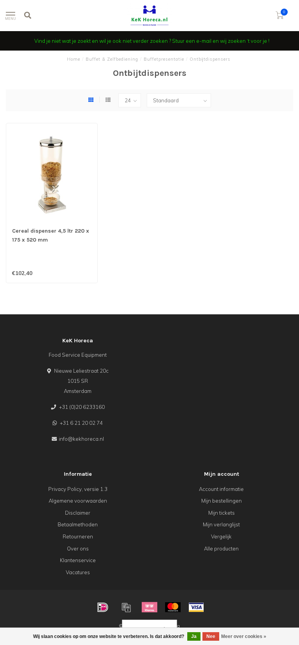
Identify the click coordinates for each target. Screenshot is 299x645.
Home (73, 59)
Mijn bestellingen (221, 501)
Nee (210, 636)
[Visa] (196, 607)
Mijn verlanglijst (221, 524)
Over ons (78, 548)
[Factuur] (126, 607)
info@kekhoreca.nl (81, 439)
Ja (194, 636)
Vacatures (78, 572)
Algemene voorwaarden (78, 501)
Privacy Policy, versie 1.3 (77, 489)
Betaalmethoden (78, 524)
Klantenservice (78, 560)
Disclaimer (77, 513)
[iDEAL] (103, 607)
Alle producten (221, 548)
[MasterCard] (173, 607)
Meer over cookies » (243, 636)
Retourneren (78, 536)
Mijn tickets (221, 513)
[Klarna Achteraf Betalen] (149, 607)
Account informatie (221, 489)
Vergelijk (221, 536)
